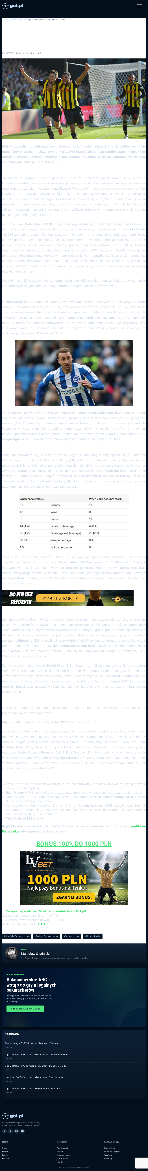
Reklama (5, 1151)
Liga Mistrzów (110, 1148)
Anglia (22, 19)
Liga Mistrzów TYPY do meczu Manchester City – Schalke (34, 1077)
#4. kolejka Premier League (16, 936)
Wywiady (108, 1155)
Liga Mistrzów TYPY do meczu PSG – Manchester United (33, 1088)
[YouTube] (22, 1131)
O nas (4, 1148)
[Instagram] (16, 1131)
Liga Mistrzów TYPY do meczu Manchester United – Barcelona (36, 1054)
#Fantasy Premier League (46, 936)
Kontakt (5, 1158)
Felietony (108, 1158)
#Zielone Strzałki (93, 936)
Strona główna (9, 19)
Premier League (64, 1155)
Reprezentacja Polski (113, 1151)
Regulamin (6, 1155)
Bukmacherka (63, 1158)
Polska (60, 1151)
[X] (10, 1131)
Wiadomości (62, 1148)
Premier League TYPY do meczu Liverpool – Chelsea (31, 1043)
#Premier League (71, 936)
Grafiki (60, 1162)
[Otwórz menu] (139, 6)
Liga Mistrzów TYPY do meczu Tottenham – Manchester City (35, 1066)
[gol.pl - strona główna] (12, 6)
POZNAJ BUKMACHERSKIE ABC (25, 1008)
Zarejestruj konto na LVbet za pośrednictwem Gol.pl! (46, 911)
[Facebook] (4, 1131)
